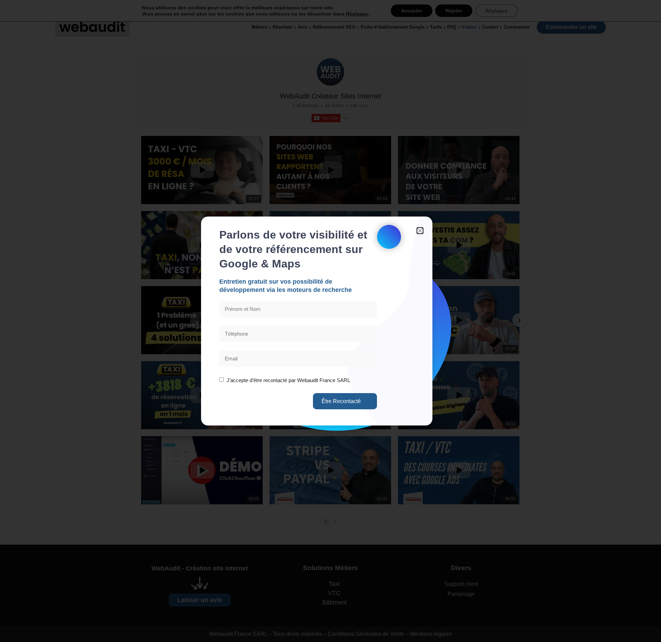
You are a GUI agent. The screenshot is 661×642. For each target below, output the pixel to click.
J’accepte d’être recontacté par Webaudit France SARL (287, 380)
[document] (330, 321)
